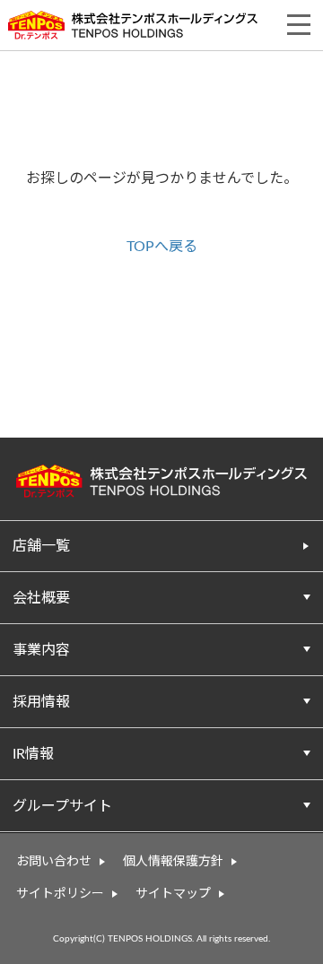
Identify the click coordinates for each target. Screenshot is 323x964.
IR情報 (33, 754)
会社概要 (41, 598)
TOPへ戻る (162, 246)
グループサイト (62, 806)
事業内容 (41, 650)
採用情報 (41, 702)
